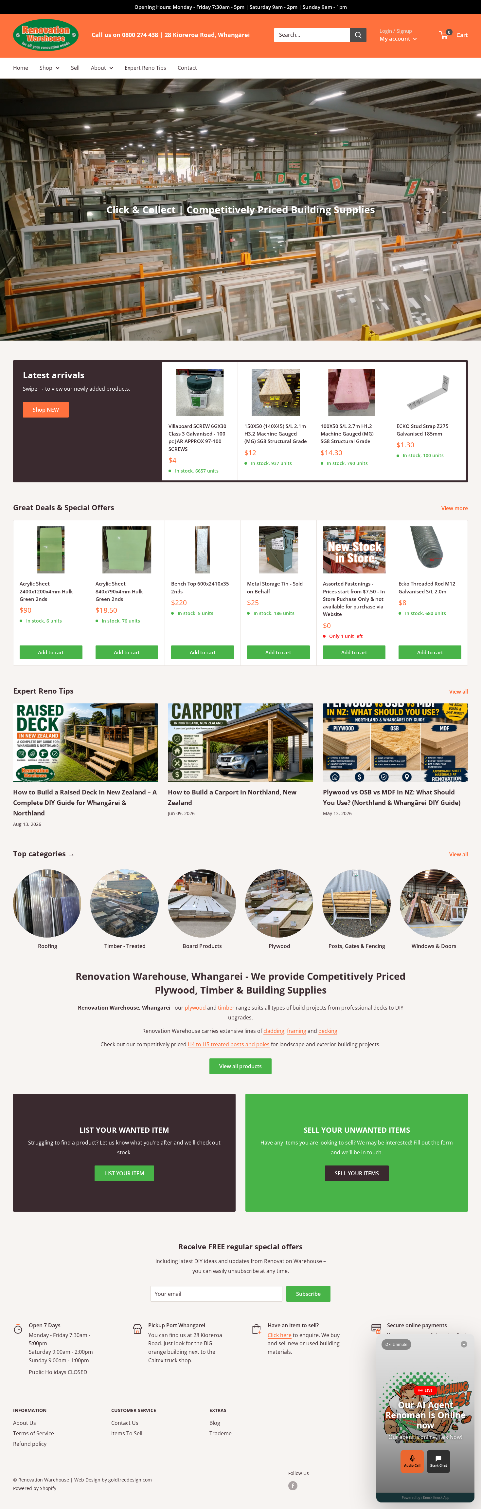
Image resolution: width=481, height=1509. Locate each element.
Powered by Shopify (34, 1488)
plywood (196, 1007)
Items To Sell (126, 1433)
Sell (75, 67)
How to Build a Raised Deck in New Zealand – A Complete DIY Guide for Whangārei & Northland (85, 803)
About (98, 67)
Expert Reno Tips (145, 67)
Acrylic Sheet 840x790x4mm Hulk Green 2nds (119, 591)
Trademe (220, 1433)
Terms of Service (33, 1433)
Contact (187, 67)
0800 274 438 (140, 35)
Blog (214, 1422)
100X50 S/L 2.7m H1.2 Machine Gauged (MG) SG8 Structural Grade (347, 434)
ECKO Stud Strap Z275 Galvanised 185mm (423, 430)
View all (459, 691)
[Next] (466, 421)
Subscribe (308, 1293)
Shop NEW (46, 409)
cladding (273, 1030)
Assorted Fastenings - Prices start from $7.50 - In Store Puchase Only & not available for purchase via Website (354, 598)
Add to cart (51, 652)
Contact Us (124, 1422)
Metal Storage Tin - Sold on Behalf (275, 587)
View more (455, 508)
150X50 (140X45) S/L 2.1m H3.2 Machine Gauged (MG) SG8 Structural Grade (275, 434)
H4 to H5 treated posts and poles (229, 1044)
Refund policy (29, 1443)
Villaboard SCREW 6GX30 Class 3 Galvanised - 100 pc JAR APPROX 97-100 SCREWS (197, 437)
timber (227, 1007)
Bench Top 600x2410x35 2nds (200, 587)
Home (20, 67)
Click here (280, 1335)
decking (327, 1030)
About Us (24, 1422)
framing (296, 1030)
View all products (240, 1066)
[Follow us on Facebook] (292, 1485)
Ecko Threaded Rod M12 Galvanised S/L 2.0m (427, 587)
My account (396, 38)
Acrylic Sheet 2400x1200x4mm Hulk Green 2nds (46, 591)
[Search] (358, 35)
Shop (46, 67)
